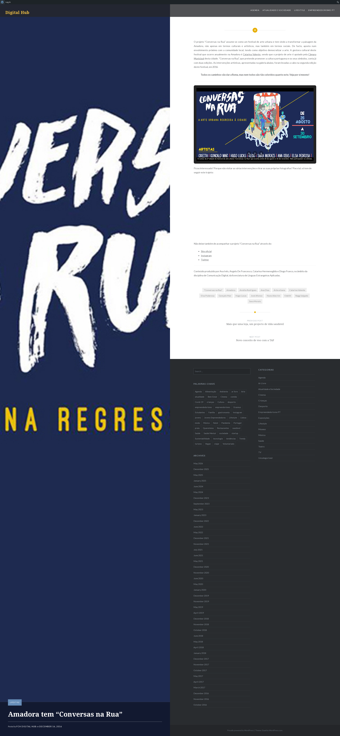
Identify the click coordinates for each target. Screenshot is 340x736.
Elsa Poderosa (207, 295)
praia (197, 428)
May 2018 (198, 641)
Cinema (262, 395)
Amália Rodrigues (248, 290)
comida (234, 397)
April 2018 (199, 647)
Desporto (263, 406)
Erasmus (237, 407)
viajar (216, 444)
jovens (198, 417)
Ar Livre (262, 383)
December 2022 (201, 521)
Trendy (242, 438)
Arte (243, 391)
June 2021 (198, 555)
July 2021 (198, 549)
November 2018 (201, 624)
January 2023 (200, 515)
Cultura (221, 402)
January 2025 (200, 480)
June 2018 (198, 635)
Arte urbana (279, 290)
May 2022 (198, 532)
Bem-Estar (212, 397)
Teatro (261, 446)
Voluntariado (228, 444)
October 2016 (200, 704)
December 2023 (201, 498)
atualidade (199, 397)
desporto (232, 402)
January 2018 (200, 653)
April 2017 (199, 681)
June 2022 (198, 526)
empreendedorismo (203, 407)
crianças (210, 402)
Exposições (263, 418)
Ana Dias (265, 290)
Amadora (230, 290)
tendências (231, 438)
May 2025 (198, 475)
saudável (236, 428)
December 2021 (201, 538)
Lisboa (243, 417)
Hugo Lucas (240, 295)
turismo (198, 444)
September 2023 (201, 503)
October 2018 (200, 630)
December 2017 (201, 658)
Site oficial (206, 251)
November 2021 (201, 544)
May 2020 (198, 584)
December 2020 (201, 566)
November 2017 (201, 664)
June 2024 (198, 486)
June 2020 (198, 578)
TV (259, 452)
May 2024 (198, 492)
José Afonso (256, 295)
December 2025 (201, 469)
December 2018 (201, 618)
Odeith (287, 295)
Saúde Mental (210, 433)
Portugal (237, 423)
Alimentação (210, 391)
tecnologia (218, 438)
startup (235, 433)
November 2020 (201, 572)
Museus (262, 429)
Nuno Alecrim (273, 295)
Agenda (254, 10)
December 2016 (201, 693)
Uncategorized (265, 458)
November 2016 (201, 699)
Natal (215, 423)
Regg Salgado (301, 295)
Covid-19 (199, 402)
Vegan (208, 444)
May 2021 (198, 561)
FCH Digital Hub (26, 726)
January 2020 (200, 589)
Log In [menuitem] (8, 2)
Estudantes (200, 412)
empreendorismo (222, 407)
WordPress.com (275, 730)
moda (197, 423)
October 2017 (200, 670)
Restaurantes (223, 428)
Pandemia (225, 423)
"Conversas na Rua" (213, 290)
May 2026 (198, 463)
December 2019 (201, 595)
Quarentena (208, 428)
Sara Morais (255, 301)
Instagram (206, 255)
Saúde (261, 441)
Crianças (262, 400)
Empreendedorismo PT (321, 10)
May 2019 (198, 607)
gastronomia (224, 412)
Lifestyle (299, 10)
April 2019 (199, 612)
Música (261, 435)
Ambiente (224, 391)
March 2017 (199, 687)
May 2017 (198, 676)
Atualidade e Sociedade (277, 10)
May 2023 (198, 509)
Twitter (205, 259)
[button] (248, 153)
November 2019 (201, 601)
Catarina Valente (252, 54)
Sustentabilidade (202, 438)
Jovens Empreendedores (215, 417)
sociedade (223, 433)
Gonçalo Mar (225, 295)
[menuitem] (2, 2)
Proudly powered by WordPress (240, 730)
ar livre (234, 391)
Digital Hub (17, 12)
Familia (211, 412)
